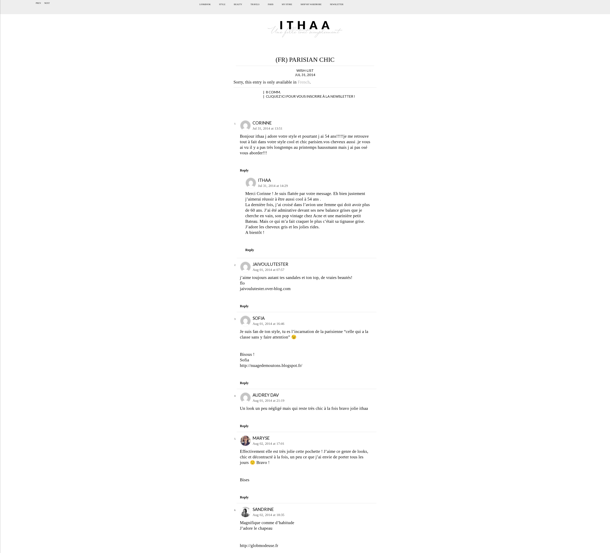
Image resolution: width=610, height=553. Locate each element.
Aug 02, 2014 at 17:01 (268, 444)
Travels (239, 8)
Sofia (259, 318)
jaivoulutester (270, 264)
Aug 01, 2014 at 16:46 (268, 324)
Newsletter (321, 8)
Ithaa (264, 180)
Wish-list (305, 70)
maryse (261, 438)
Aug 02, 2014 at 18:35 (268, 515)
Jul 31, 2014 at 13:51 (267, 128)
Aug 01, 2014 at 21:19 (268, 400)
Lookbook (190, 8)
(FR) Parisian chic (305, 59)
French (304, 82)
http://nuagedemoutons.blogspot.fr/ (271, 365)
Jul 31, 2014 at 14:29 (273, 186)
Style (207, 8)
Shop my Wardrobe (295, 8)
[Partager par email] (270, 94)
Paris (255, 8)
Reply (244, 170)
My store (272, 8)
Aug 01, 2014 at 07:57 (268, 270)
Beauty (223, 8)
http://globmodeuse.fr (259, 545)
